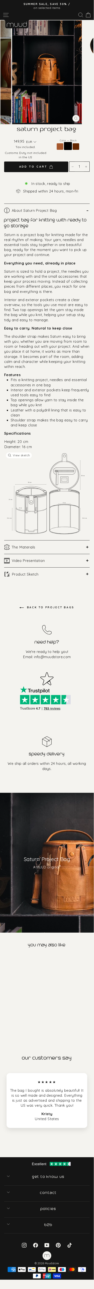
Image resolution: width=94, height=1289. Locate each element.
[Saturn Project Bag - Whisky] (3, 1021)
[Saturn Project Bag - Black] (8, 1021)
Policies (49, 1209)
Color (68, 140)
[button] (31, 142)
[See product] (23, 990)
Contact (48, 1193)
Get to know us (48, 1177)
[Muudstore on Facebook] (35, 1245)
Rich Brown (76, 146)
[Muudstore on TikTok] (69, 1245)
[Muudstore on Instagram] (24, 1245)
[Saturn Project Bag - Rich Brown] (14, 1021)
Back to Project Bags (50, 607)
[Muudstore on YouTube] (46, 1245)
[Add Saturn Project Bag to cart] (3, 959)
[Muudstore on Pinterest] (58, 1245)
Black (68, 146)
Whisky (60, 146)
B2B (48, 1225)
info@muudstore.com (52, 656)
